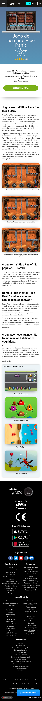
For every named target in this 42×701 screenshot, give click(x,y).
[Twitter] (15, 558)
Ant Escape (10, 617)
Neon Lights (11, 619)
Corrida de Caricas (11, 633)
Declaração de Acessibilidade (14, 692)
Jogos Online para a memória (31, 631)
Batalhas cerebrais (21, 668)
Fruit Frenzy (11, 605)
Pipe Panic (10, 608)
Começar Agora (21, 88)
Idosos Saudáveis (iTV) (30, 581)
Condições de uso (8, 680)
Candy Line (31, 616)
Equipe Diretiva (35, 680)
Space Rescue (10, 628)
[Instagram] (26, 558)
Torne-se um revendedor (15, 688)
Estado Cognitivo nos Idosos (30, 585)
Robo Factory (10, 614)
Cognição (11, 579)
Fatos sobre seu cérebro (11, 570)
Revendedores (20, 645)
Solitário (10, 612)
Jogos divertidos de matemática (20, 661)
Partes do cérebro (10, 572)
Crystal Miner (10, 610)
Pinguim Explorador (30, 621)
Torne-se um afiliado (34, 684)
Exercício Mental (20, 659)
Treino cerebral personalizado (21, 657)
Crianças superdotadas (20, 666)
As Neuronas (11, 574)
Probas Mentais (21, 652)
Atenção (11, 593)
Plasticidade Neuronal (10, 577)
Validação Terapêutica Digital (30, 568)
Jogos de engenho (31, 628)
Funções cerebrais (11, 586)
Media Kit (23, 684)
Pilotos (30, 576)
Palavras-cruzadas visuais (10, 624)
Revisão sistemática (30, 587)
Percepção (10, 591)
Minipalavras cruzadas (10, 603)
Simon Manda (10, 621)
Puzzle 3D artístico (31, 611)
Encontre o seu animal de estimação (31, 604)
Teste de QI (20, 671)
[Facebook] (10, 558)
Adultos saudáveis (30, 574)
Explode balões (31, 625)
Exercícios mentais (21, 655)
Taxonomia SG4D (30, 590)
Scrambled (30, 601)
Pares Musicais (31, 607)
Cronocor (31, 609)
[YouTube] (21, 558)
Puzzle (31, 618)
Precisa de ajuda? (29, 693)
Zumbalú (31, 623)
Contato (26, 688)
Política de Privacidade (21, 680)
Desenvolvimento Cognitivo (21, 648)
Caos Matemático (11, 631)
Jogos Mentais (31, 634)
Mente (11, 567)
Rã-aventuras (31, 614)
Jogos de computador (30, 571)
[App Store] (21, 531)
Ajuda (32, 688)
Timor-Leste (8, 697)
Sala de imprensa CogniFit (10, 684)
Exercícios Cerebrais (20, 650)
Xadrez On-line (10, 601)
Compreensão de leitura (21, 664)
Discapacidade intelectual (10, 584)
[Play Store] (21, 537)
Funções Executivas (10, 588)
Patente (20, 643)
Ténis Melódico (11, 635)
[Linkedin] (31, 558)
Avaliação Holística (30, 578)
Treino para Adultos (30, 583)
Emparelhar (10, 626)
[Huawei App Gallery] (21, 543)
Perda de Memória (11, 581)
